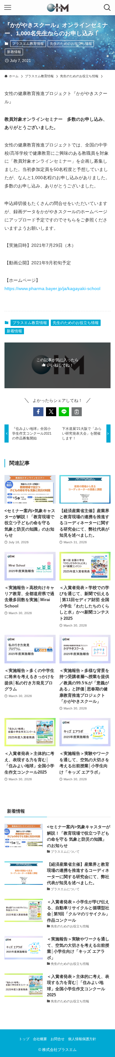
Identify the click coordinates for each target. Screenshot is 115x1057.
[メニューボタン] (7, 7)
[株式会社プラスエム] (58, 7)
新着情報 (14, 52)
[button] (38, 411)
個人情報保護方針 (82, 1039)
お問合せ (57, 1039)
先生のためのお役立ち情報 (71, 43)
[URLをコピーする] (77, 411)
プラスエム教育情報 (28, 43)
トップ (24, 1039)
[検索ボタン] (107, 7)
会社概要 (40, 1039)
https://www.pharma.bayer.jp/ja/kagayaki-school (52, 288)
